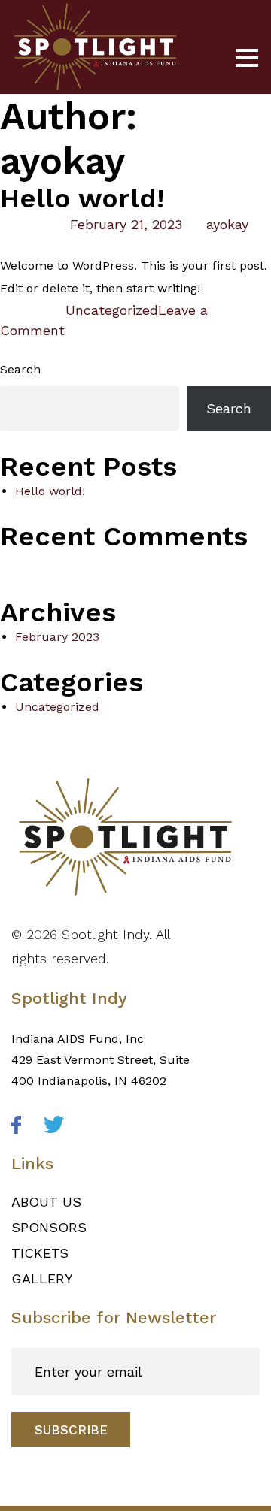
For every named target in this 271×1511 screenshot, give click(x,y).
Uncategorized (111, 310)
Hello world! (82, 198)
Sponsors (49, 1227)
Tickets (40, 1253)
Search (20, 369)
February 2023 (57, 637)
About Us (46, 1202)
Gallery (42, 1278)
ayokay (227, 224)
